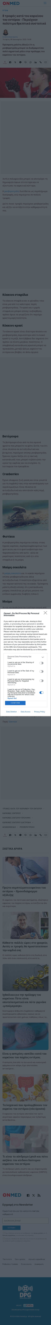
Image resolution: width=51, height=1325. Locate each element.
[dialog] (25, 662)
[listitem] (25, 657)
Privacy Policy (39, 712)
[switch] (41, 663)
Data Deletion (11, 712)
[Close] (46, 613)
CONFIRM (15, 703)
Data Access (25, 712)
